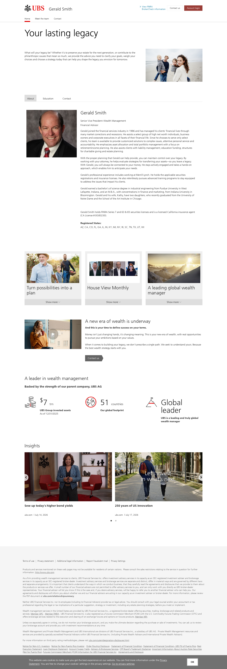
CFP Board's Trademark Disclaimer (135, 649)
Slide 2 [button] (115, 520)
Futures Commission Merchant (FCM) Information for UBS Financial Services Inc (79, 652)
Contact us (175, 8)
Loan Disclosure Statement (55, 649)
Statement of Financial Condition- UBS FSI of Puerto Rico (169, 646)
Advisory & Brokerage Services (104, 649)
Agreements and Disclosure (130, 652)
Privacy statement (46, 561)
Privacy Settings (118, 561)
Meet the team (42, 18)
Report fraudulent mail (97, 561)
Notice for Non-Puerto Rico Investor (67, 646)
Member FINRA (52, 614)
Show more (53, 303)
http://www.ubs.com (44, 572)
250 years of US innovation (134, 505)
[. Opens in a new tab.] (34, 8)
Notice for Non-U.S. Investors (36, 646)
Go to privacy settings (123, 663)
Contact (57, 18)
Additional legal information (70, 561)
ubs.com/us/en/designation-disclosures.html (109, 640)
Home (27, 18)
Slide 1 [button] (111, 520)
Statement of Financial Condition (126, 646)
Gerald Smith (60, 9)
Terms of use (28, 561)
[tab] (30, 98)
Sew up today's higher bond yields (49, 505)
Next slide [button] (198, 478)
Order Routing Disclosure (97, 646)
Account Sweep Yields (79, 649)
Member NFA (141, 617)
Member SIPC (37, 614)
